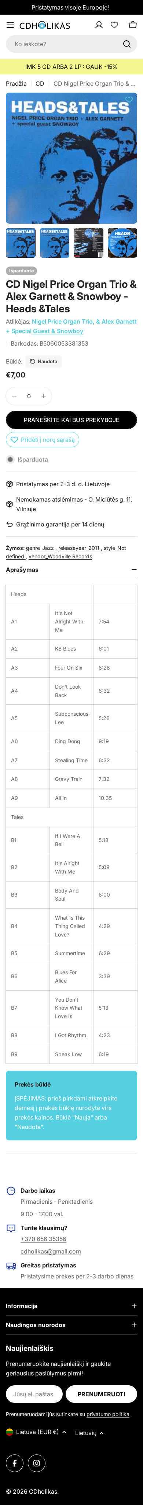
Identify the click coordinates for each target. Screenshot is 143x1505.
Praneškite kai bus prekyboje (72, 420)
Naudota (47, 361)
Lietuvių (85, 1433)
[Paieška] (126, 44)
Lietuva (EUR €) (37, 1431)
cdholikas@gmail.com (51, 1251)
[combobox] (71, 44)
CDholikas (43, 1491)
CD (40, 83)
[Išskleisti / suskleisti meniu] (10, 25)
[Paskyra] (108, 25)
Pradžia (16, 83)
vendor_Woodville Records (60, 556)
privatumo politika (108, 1414)
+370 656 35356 (43, 1239)
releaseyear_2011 (79, 548)
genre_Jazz (40, 548)
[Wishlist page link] (114, 25)
